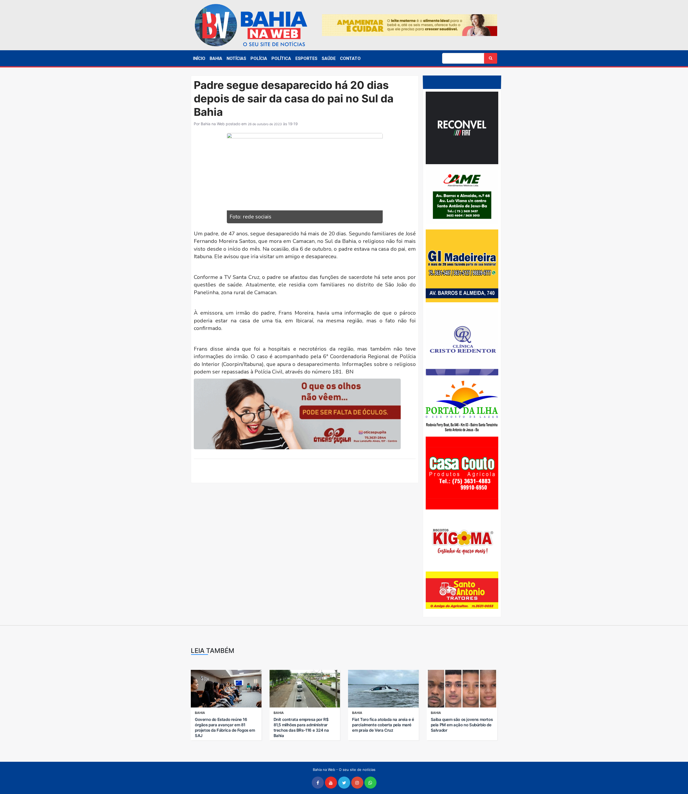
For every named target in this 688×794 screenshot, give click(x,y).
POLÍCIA (258, 58)
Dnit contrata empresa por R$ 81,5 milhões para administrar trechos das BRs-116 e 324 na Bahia (301, 727)
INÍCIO (199, 58)
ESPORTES (306, 58)
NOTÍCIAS (236, 58)
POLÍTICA (281, 58)
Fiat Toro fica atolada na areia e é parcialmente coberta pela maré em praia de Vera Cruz (383, 725)
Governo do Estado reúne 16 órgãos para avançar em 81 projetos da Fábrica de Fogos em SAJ (225, 727)
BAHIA (216, 58)
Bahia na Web (213, 123)
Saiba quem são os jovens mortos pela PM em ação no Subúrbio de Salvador (462, 725)
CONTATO (350, 58)
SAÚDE (329, 58)
